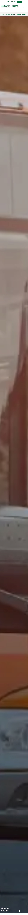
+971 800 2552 (11, 1)
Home (3, 14)
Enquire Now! (19, 1)
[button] (25, 6)
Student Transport (21, 14)
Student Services (10, 14)
